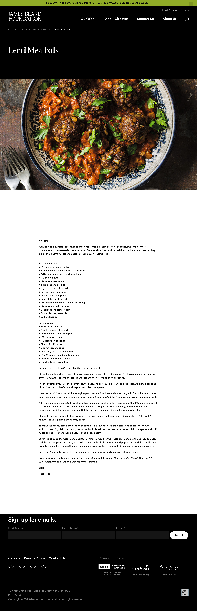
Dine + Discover (116, 19)
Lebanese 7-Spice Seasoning (69, 302)
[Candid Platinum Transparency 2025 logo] (185, 595)
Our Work (88, 19)
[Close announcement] (191, 4)
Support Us (145, 19)
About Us (170, 19)
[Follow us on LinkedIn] (33, 565)
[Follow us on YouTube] (44, 565)
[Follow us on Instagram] (11, 565)
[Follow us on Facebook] (22, 565)
